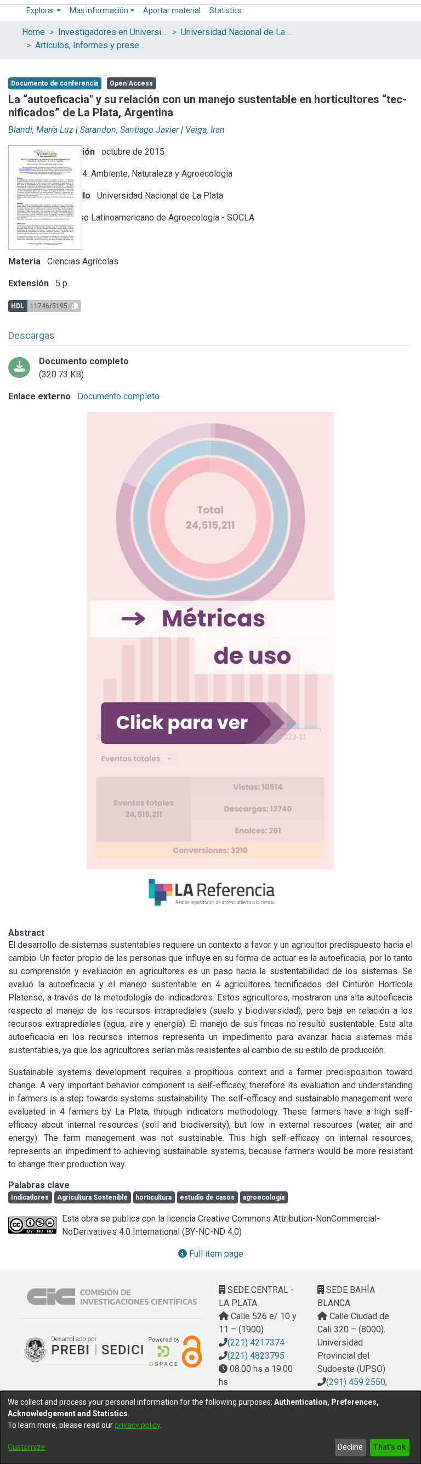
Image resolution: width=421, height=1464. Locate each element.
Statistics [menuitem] (225, 10)
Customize (26, 1447)
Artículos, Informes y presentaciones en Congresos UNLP (90, 45)
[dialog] (210, 1427)
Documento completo (117, 396)
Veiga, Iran (205, 130)
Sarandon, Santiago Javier (129, 130)
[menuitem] (43, 10)
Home (33, 32)
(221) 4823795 (256, 1355)
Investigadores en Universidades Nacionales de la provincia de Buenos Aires (113, 32)
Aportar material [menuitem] (172, 10)
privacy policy (137, 1425)
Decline (350, 1447)
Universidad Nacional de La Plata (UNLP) (236, 32)
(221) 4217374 (256, 1342)
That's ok (389, 1447)
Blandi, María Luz (40, 130)
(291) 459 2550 (355, 1382)
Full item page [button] (215, 1253)
